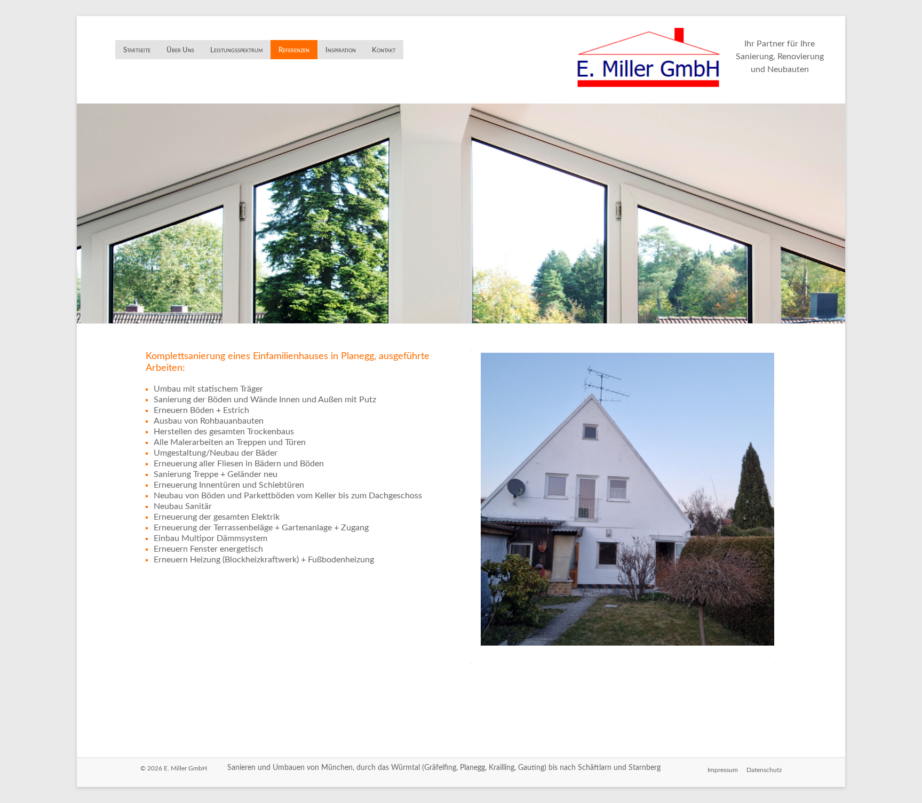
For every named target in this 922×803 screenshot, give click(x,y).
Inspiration (340, 50)
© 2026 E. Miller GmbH (173, 768)
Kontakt (383, 50)
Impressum (723, 770)
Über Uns (180, 50)
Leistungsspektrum (236, 50)
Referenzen (294, 50)
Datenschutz (764, 770)
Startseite (136, 50)
